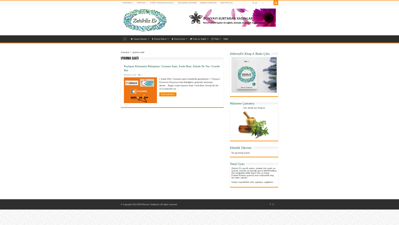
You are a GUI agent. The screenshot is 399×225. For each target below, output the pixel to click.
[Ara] (276, 2)
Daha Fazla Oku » (168, 94)
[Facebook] (253, 3)
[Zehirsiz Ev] (145, 19)
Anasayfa (125, 38)
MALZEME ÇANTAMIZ (187, 3)
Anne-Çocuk (179, 39)
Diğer (226, 39)
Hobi (216, 39)
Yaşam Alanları (140, 39)
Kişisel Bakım (160, 39)
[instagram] (256, 3)
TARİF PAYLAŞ (226, 3)
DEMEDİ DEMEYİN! (208, 3)
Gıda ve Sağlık (199, 39)
